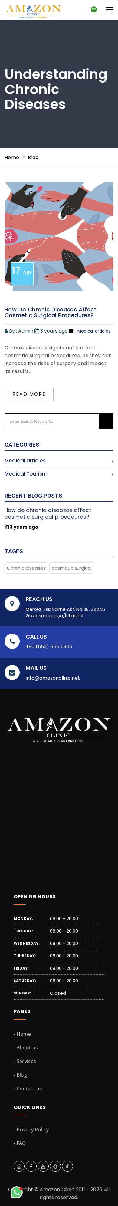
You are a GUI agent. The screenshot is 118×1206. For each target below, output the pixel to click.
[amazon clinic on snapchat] (55, 1166)
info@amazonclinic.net (53, 678)
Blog (33, 157)
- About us (26, 1047)
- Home (22, 1034)
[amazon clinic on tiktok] (67, 1166)
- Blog (20, 1075)
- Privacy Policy (31, 1129)
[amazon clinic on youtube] (43, 1166)
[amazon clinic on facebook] (31, 1166)
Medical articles (25, 460)
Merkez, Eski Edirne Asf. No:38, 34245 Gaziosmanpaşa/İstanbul (65, 612)
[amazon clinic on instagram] (19, 1166)
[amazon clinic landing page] (37, 7)
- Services (25, 1061)
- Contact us (28, 1088)
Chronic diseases (26, 568)
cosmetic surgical (72, 568)
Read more (29, 394)
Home (12, 157)
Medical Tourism (26, 473)
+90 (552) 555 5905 (49, 646)
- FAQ (20, 1143)
